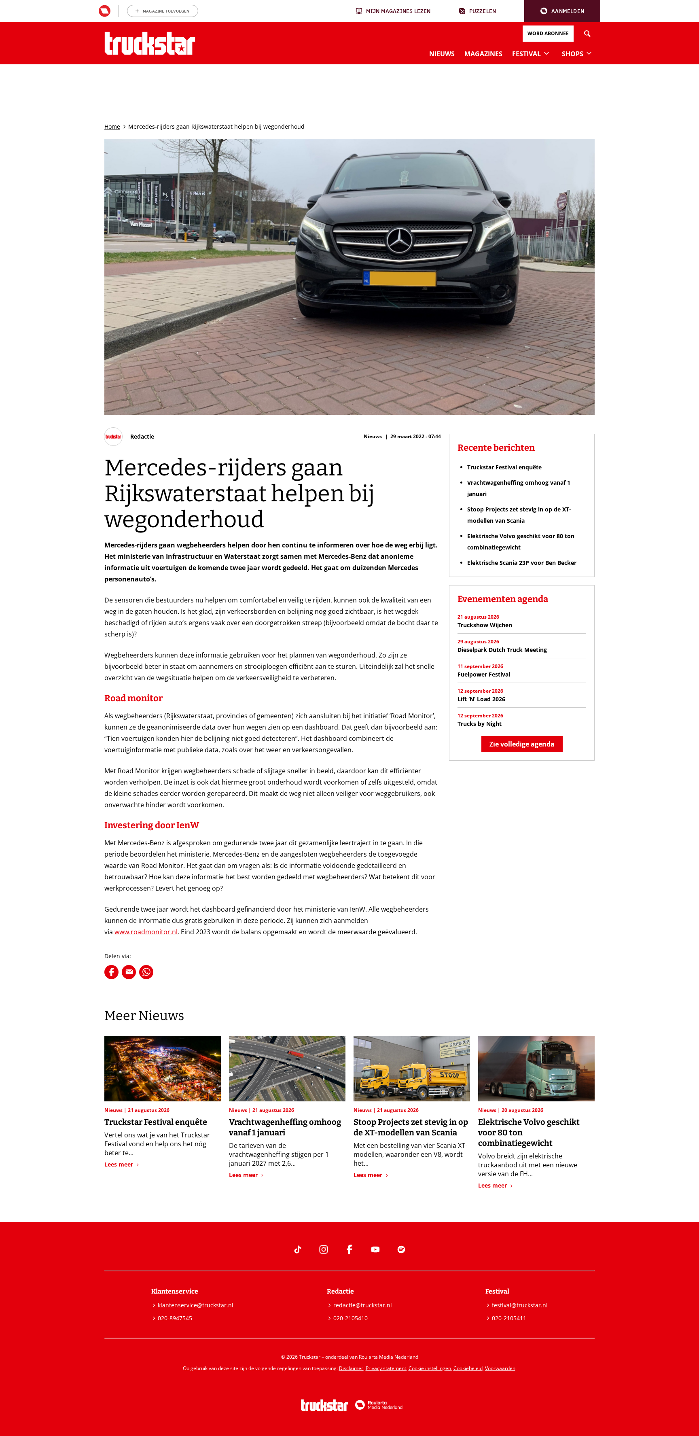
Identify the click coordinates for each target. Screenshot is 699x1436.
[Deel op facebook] (111, 972)
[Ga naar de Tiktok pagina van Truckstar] (298, 1249)
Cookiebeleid (468, 1368)
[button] (562, 11)
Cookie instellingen (430, 1368)
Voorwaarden (500, 1368)
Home (112, 126)
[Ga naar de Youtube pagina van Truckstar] (375, 1249)
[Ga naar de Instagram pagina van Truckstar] (324, 1249)
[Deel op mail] (129, 972)
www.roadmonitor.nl (146, 931)
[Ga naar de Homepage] (149, 43)
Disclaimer (351, 1368)
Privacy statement (386, 1368)
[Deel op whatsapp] (146, 972)
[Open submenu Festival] (546, 53)
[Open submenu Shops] (589, 53)
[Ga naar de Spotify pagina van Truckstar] (401, 1249)
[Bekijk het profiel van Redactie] (129, 436)
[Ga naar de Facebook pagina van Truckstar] (349, 1249)
